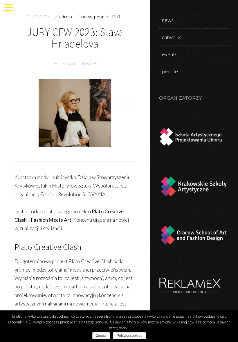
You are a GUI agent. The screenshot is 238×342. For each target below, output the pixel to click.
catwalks (171, 37)
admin (65, 16)
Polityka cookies (129, 336)
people (101, 16)
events (169, 54)
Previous (66, 63)
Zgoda (101, 336)
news (86, 16)
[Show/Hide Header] (8, 8)
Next (87, 63)
